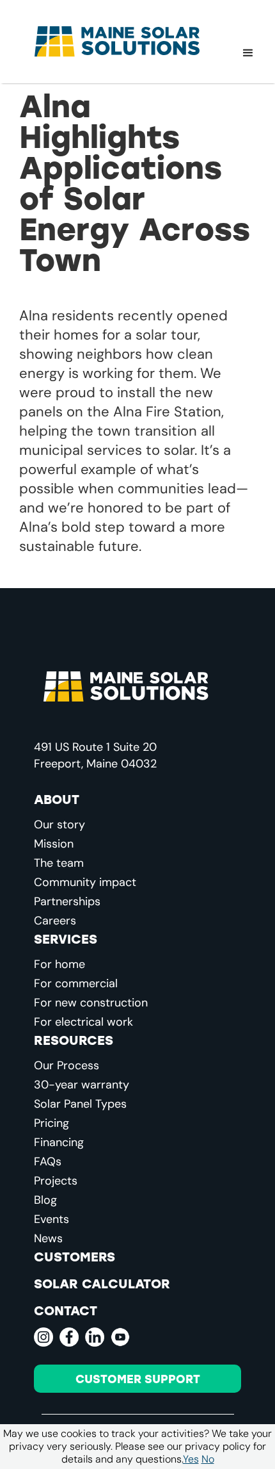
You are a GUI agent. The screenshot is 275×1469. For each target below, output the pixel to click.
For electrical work (83, 1022)
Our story (59, 824)
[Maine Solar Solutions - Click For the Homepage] (117, 42)
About (56, 799)
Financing (59, 1142)
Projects (55, 1181)
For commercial (76, 983)
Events (51, 1219)
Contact (65, 1310)
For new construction (91, 1003)
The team (59, 863)
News (48, 1238)
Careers (55, 921)
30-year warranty (81, 1085)
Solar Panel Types (80, 1104)
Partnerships (67, 901)
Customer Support (137, 1378)
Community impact (85, 882)
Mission (54, 844)
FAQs (47, 1161)
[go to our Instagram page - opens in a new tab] (43, 1337)
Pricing (51, 1123)
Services (65, 938)
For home (59, 964)
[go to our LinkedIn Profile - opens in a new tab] (94, 1337)
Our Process (66, 1065)
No (207, 1459)
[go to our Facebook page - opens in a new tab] (69, 1337)
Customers (74, 1256)
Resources (73, 1039)
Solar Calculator (102, 1283)
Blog (45, 1200)
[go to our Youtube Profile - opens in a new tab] (120, 1337)
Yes (191, 1459)
